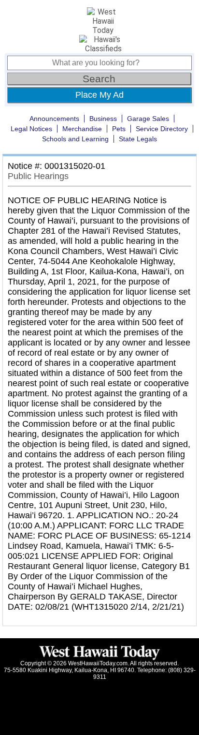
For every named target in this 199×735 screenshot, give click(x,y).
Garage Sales (148, 118)
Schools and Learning (75, 139)
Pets (119, 129)
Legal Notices (31, 129)
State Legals (138, 139)
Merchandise (82, 129)
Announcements (54, 118)
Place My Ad (99, 95)
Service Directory (162, 129)
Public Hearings (38, 176)
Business (103, 118)
